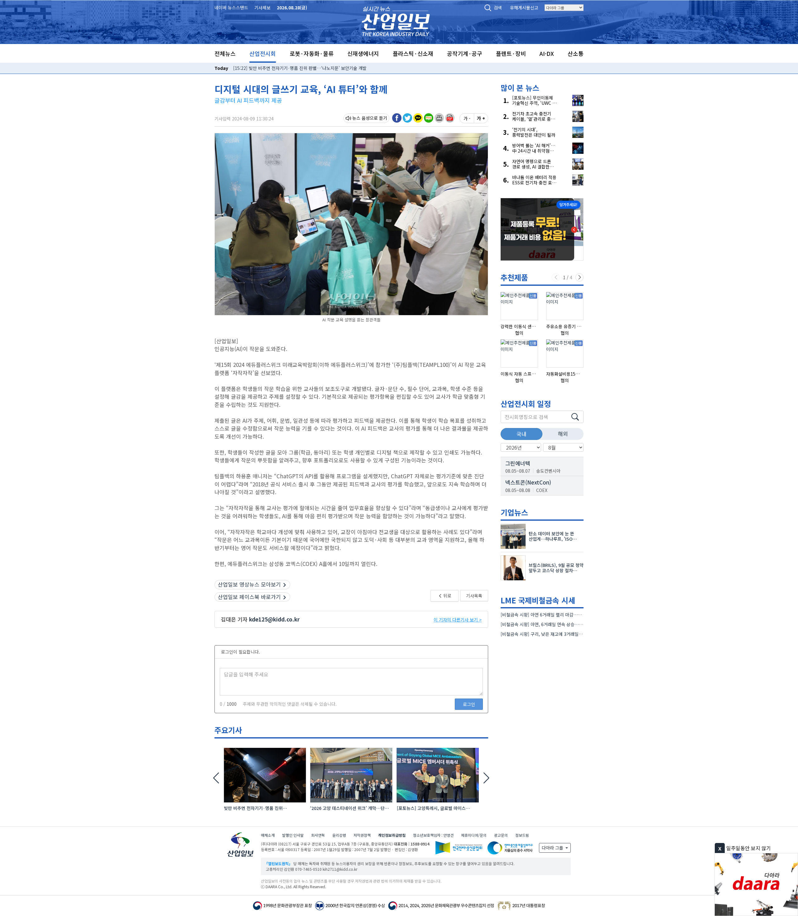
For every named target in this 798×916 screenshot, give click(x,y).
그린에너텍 (517, 463)
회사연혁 (318, 835)
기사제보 (262, 7)
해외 (563, 433)
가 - (467, 118)
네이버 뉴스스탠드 (231, 7)
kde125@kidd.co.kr (274, 619)
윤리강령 (339, 835)
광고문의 (501, 835)
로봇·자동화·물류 (312, 53)
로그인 (469, 704)
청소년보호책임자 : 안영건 (433, 835)
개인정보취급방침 (392, 835)
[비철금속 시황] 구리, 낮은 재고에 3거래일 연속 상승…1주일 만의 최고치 (568, 634)
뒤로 (446, 595)
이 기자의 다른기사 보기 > (458, 619)
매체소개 (268, 835)
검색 (498, 7)
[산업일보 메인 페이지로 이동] (396, 20)
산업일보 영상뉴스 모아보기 (249, 584)
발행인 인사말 (293, 835)
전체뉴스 (225, 53)
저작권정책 (362, 835)
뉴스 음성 (361, 118)
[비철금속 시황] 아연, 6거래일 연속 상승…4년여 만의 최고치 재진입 (563, 624)
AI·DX (547, 53)
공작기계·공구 (464, 53)
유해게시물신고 (524, 7)
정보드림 (522, 835)
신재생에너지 (363, 53)
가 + (481, 118)
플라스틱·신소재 (413, 53)
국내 (521, 434)
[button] (439, 118)
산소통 (576, 53)
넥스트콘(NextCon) (528, 482)
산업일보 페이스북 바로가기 (249, 597)
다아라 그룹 (553, 848)
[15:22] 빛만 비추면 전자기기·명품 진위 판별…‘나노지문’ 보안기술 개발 (300, 68)
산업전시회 (262, 53)
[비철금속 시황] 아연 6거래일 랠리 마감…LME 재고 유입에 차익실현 (564, 614)
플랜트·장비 (511, 53)
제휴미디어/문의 (474, 835)
